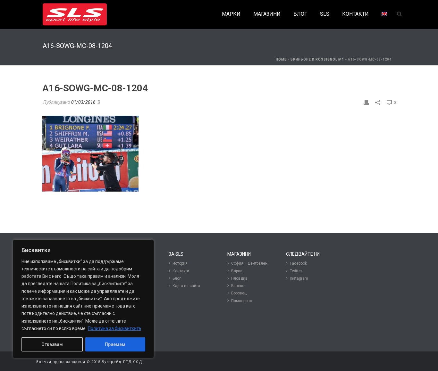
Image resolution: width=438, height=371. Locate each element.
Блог (177, 278)
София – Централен (249, 263)
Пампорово (241, 301)
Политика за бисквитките (114, 328)
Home (281, 59)
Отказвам (52, 344)
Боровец (239, 293)
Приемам (115, 344)
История (180, 263)
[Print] (366, 102)
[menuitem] (384, 14)
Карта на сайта (186, 286)
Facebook (298, 263)
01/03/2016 (83, 102)
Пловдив (239, 278)
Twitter (296, 271)
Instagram (299, 278)
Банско (237, 286)
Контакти (181, 271)
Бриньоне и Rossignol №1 (317, 59)
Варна (236, 271)
